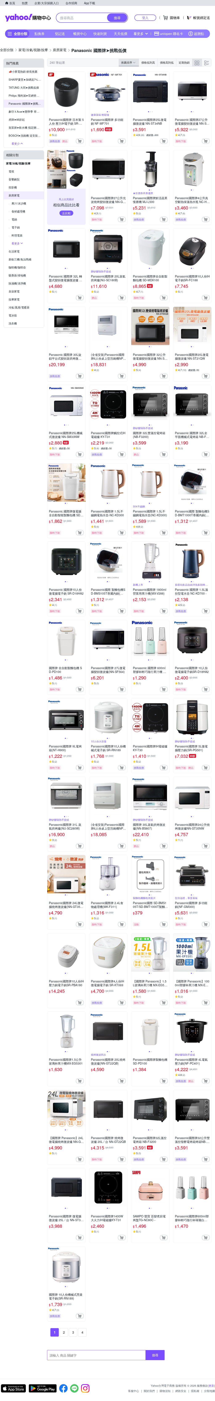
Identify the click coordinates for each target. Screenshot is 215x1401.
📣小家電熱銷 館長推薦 (23, 71)
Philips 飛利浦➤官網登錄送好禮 (26, 95)
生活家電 (14, 251)
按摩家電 (14, 299)
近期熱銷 (184, 62)
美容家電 (14, 291)
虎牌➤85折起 (17, 119)
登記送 (60, 33)
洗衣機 (13, 323)
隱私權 (195, 1391)
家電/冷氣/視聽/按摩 (18, 163)
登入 (145, 17)
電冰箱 (13, 315)
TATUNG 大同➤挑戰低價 (24, 87)
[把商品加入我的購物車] (80, 141)
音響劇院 (14, 179)
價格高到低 (167, 62)
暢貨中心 (80, 33)
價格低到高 (148, 62)
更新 (211, 1386)
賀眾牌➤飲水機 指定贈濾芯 (25, 127)
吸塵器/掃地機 (17, 275)
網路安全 (180, 1391)
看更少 (16, 143)
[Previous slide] (50, 91)
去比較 (66, 213)
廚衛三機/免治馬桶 (20, 259)
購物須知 (165, 1391)
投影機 (13, 187)
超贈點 (199, 33)
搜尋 (155, 1355)
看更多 (139, 33)
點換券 (39, 33)
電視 (11, 171)
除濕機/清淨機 (17, 283)
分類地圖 (209, 1391)
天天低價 (120, 33)
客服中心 (133, 1391)
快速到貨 (100, 33)
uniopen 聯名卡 (171, 33)
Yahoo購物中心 (28, 18)
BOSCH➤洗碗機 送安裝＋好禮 (26, 135)
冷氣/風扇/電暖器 (19, 307)
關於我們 (149, 1391)
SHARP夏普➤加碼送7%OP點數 (26, 79)
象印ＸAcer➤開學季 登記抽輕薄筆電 (26, 111)
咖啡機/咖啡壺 (17, 267)
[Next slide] (82, 91)
